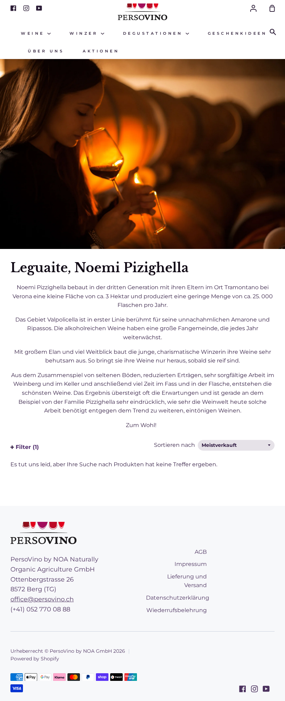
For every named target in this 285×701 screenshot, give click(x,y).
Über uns (46, 51)
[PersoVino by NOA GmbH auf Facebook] (242, 688)
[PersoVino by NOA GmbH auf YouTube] (266, 688)
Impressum (190, 564)
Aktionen (101, 51)
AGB (201, 552)
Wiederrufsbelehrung (176, 610)
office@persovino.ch (42, 599)
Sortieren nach (175, 445)
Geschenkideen (237, 33)
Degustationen (154, 33)
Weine (34, 33)
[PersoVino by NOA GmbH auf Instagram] (254, 688)
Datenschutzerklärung (177, 597)
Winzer (85, 33)
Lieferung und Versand (187, 581)
